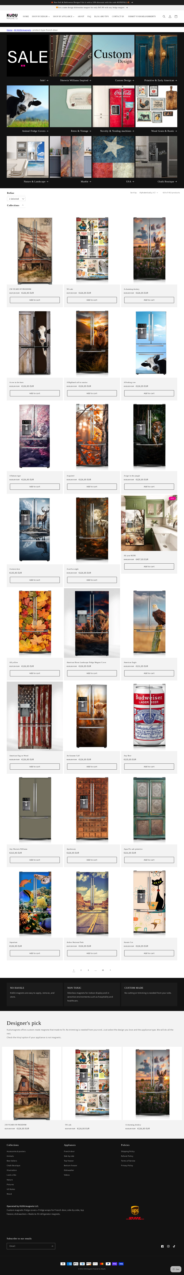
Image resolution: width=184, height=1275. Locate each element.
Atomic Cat (128, 942)
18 (103, 970)
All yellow (13, 662)
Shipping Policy (127, 1151)
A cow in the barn (16, 382)
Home (9, 30)
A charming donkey (131, 289)
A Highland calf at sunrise (77, 382)
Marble (84, 181)
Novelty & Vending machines (115, 131)
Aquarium (13, 942)
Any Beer (127, 756)
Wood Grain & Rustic (162, 131)
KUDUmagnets (88, 1269)
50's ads (70, 289)
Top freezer (69, 1161)
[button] (164, 17)
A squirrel (70, 476)
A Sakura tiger (15, 476)
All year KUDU (130, 556)
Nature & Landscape (35, 181)
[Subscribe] (52, 1246)
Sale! (43, 80)
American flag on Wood (18, 756)
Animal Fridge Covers (34, 131)
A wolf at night (73, 569)
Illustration (12, 1170)
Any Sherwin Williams (18, 849)
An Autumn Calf (73, 756)
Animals (10, 1156)
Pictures (10, 1184)
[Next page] (110, 970)
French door (69, 1151)
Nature (10, 1180)
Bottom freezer (70, 1165)
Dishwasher (69, 1170)
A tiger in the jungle (132, 476)
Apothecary (71, 849)
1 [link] (73, 970)
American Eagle (130, 662)
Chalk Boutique (166, 181)
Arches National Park (75, 942)
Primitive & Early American (159, 80)
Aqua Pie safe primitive (133, 849)
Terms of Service (128, 1161)
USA (128, 181)
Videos (67, 1175)
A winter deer (14, 569)
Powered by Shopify (99, 1269)
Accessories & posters (16, 1151)
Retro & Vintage (79, 131)
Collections (13, 205)
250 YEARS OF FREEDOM (20, 289)
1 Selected (14, 198)
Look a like (11, 1175)
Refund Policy (127, 1156)
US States (11, 1189)
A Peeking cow (130, 382)
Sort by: (133, 192)
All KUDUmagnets (22, 30)
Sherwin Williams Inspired (74, 80)
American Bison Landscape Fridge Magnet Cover (86, 662)
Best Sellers (12, 1161)
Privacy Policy (127, 1165)
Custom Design (123, 80)
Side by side (69, 1156)
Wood (9, 1194)
